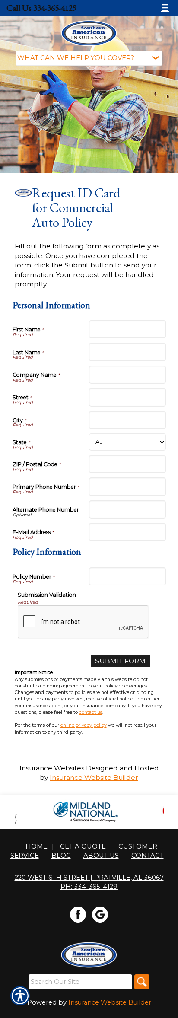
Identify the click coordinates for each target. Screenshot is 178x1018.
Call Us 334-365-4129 (41, 7)
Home (36, 846)
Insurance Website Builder (94, 777)
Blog (61, 855)
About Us (101, 855)
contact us (90, 712)
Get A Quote (83, 846)
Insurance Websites (51, 768)
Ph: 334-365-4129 (89, 887)
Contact (147, 855)
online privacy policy (83, 725)
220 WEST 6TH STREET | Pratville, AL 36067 (89, 877)
